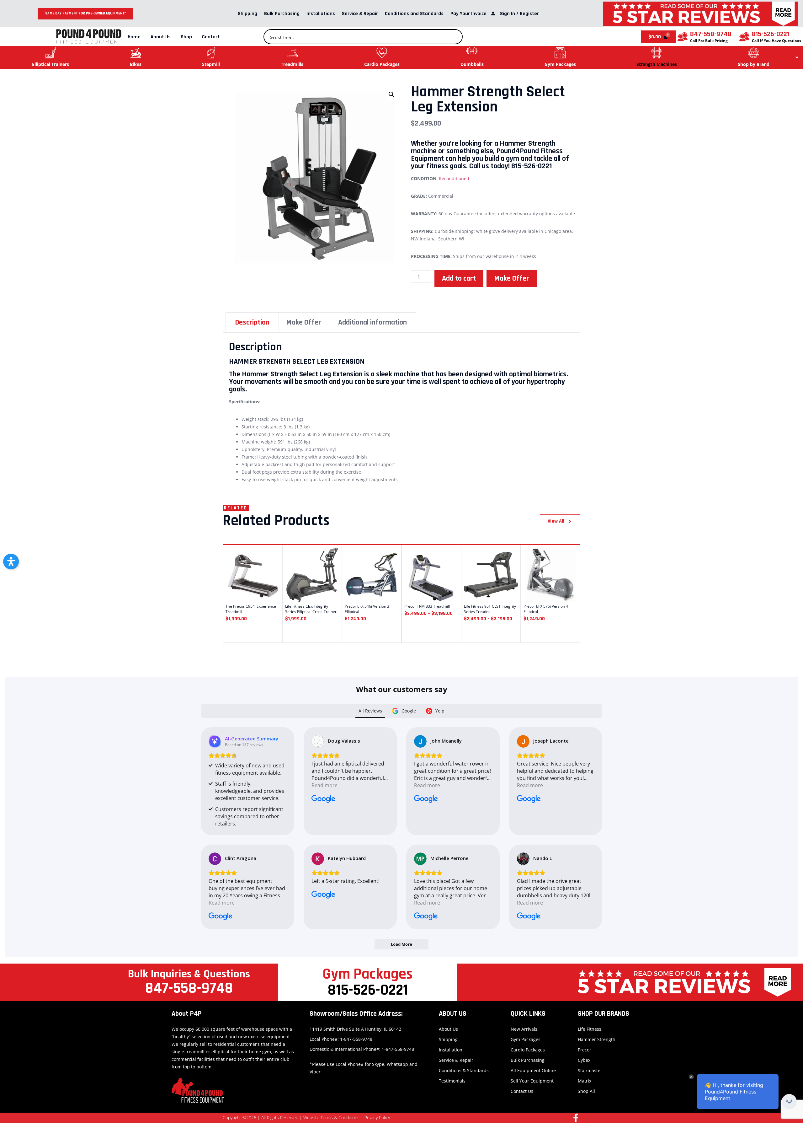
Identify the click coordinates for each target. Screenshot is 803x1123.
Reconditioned (454, 178)
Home (134, 37)
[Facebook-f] (576, 1118)
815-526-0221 (770, 34)
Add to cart (459, 278)
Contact (211, 37)
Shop (186, 37)
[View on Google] (317, 741)
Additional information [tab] (372, 322)
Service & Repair (360, 13)
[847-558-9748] (683, 37)
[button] (391, 94)
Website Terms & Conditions (331, 1117)
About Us (161, 37)
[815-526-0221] (744, 37)
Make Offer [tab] (303, 322)
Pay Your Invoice (468, 13)
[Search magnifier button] (455, 36)
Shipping (247, 13)
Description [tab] (252, 322)
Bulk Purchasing (282, 13)
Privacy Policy (377, 1117)
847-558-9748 (710, 34)
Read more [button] (324, 785)
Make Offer (511, 278)
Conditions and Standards (414, 13)
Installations (320, 13)
